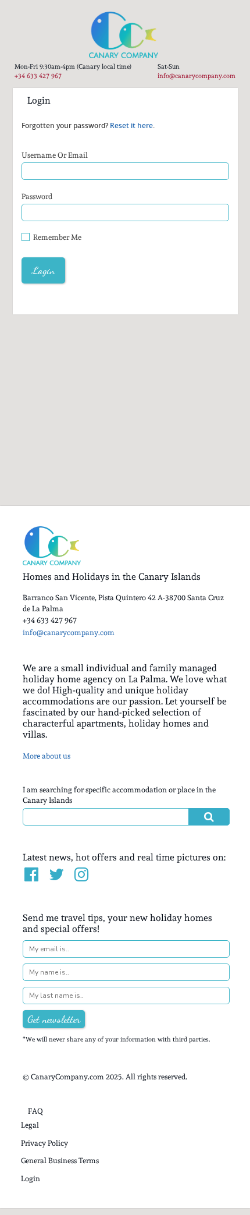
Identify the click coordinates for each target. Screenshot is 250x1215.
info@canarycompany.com (196, 76)
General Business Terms (60, 1160)
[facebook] (32, 875)
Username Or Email (55, 155)
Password (37, 196)
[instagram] (82, 875)
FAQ (35, 1111)
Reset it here (131, 125)
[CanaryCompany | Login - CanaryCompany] (125, 35)
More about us (46, 756)
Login (30, 1178)
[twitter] (57, 875)
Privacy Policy (44, 1143)
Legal (30, 1125)
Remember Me (57, 237)
